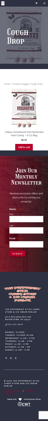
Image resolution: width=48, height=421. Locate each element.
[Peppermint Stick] (2, 3)
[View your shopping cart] (36, 3)
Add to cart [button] (24, 147)
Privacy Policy (13, 391)
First (11, 214)
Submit (17, 253)
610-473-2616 (15, 324)
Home (7, 84)
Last (11, 225)
